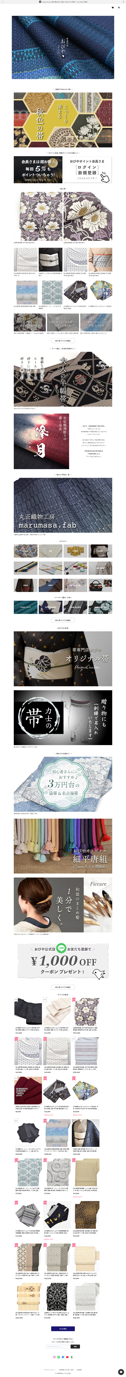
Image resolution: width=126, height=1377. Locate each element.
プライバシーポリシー (50, 1370)
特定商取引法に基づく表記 (66, 1370)
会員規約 (79, 1370)
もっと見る (63, 1329)
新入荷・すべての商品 (63, 341)
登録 (75, 1346)
